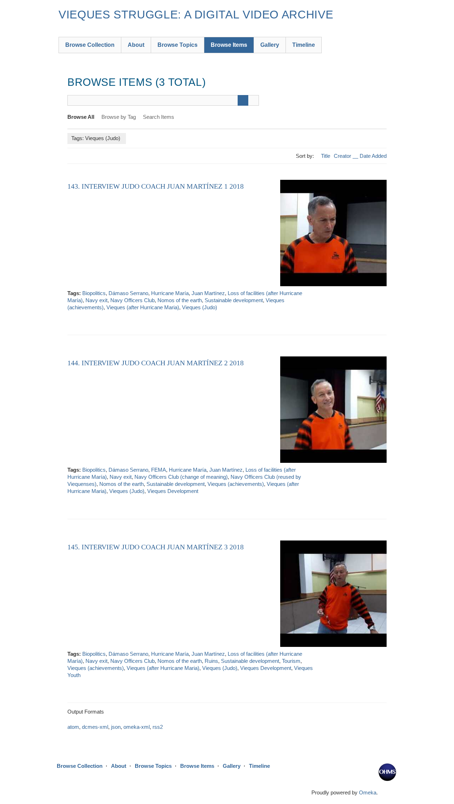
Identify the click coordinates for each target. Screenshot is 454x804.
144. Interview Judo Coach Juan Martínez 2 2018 (155, 363)
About (136, 45)
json (116, 727)
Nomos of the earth (179, 300)
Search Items (158, 117)
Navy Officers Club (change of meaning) (181, 477)
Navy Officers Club (132, 300)
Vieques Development (172, 491)
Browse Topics (177, 45)
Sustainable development (234, 300)
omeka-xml (136, 727)
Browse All (80, 117)
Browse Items (229, 45)
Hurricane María (170, 293)
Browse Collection (90, 45)
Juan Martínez (208, 293)
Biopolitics (94, 293)
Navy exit (96, 300)
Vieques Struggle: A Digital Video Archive (196, 14)
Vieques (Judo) (199, 307)
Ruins (211, 661)
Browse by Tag (118, 117)
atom (73, 727)
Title (325, 156)
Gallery (269, 45)
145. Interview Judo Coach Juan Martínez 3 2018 (155, 547)
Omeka (367, 792)
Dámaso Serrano (128, 293)
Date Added (373, 156)
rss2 (158, 727)
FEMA (158, 470)
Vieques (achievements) (235, 484)
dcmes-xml (95, 727)
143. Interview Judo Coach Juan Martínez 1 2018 (155, 186)
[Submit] (243, 100)
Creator (343, 156)
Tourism (291, 661)
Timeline (303, 45)
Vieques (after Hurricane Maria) (142, 307)
